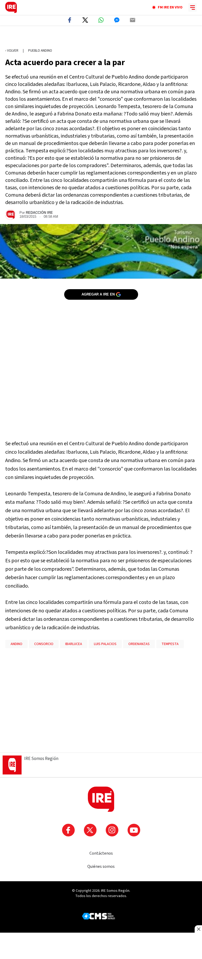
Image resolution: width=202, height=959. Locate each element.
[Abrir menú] (192, 7)
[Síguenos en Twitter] (90, 830)
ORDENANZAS (139, 644)
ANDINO (16, 644)
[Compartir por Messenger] (117, 20)
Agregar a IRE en (98, 294)
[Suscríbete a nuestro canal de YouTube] (134, 830)
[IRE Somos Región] (11, 7)
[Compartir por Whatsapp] (101, 20)
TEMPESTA (170, 644)
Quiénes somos (101, 866)
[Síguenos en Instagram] (112, 830)
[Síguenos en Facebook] (68, 830)
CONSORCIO (43, 644)
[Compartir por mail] (132, 20)
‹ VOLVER (11, 50)
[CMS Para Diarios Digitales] (98, 916)
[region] (101, 37)
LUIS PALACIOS (105, 644)
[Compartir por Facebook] (69, 20)
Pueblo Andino (40, 50)
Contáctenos (101, 853)
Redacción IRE (39, 213)
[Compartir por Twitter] (85, 20)
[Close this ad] (198, 929)
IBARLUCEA (73, 644)
